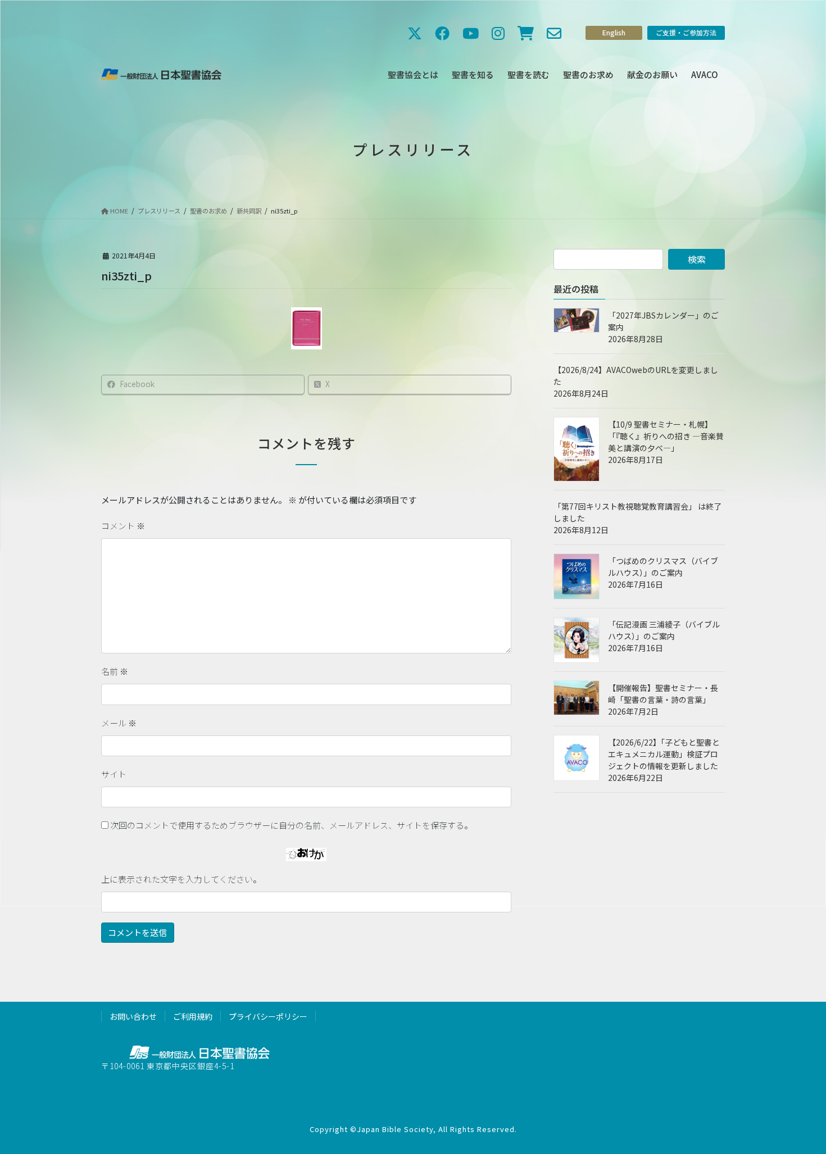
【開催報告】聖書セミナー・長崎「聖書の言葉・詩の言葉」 (663, 693)
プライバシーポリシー (268, 1016)
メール (119, 723)
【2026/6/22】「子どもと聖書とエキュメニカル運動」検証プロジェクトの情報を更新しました (664, 754)
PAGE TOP (797, 1108)
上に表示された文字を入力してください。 (181, 879)
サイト (113, 774)
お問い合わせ (133, 1016)
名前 (114, 671)
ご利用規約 (192, 1016)
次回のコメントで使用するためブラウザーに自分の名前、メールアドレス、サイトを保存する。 (291, 825)
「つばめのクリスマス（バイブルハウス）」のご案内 (663, 566)
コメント (123, 525)
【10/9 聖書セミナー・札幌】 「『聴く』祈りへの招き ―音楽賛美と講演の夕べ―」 (666, 436)
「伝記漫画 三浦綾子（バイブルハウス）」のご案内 (664, 630)
